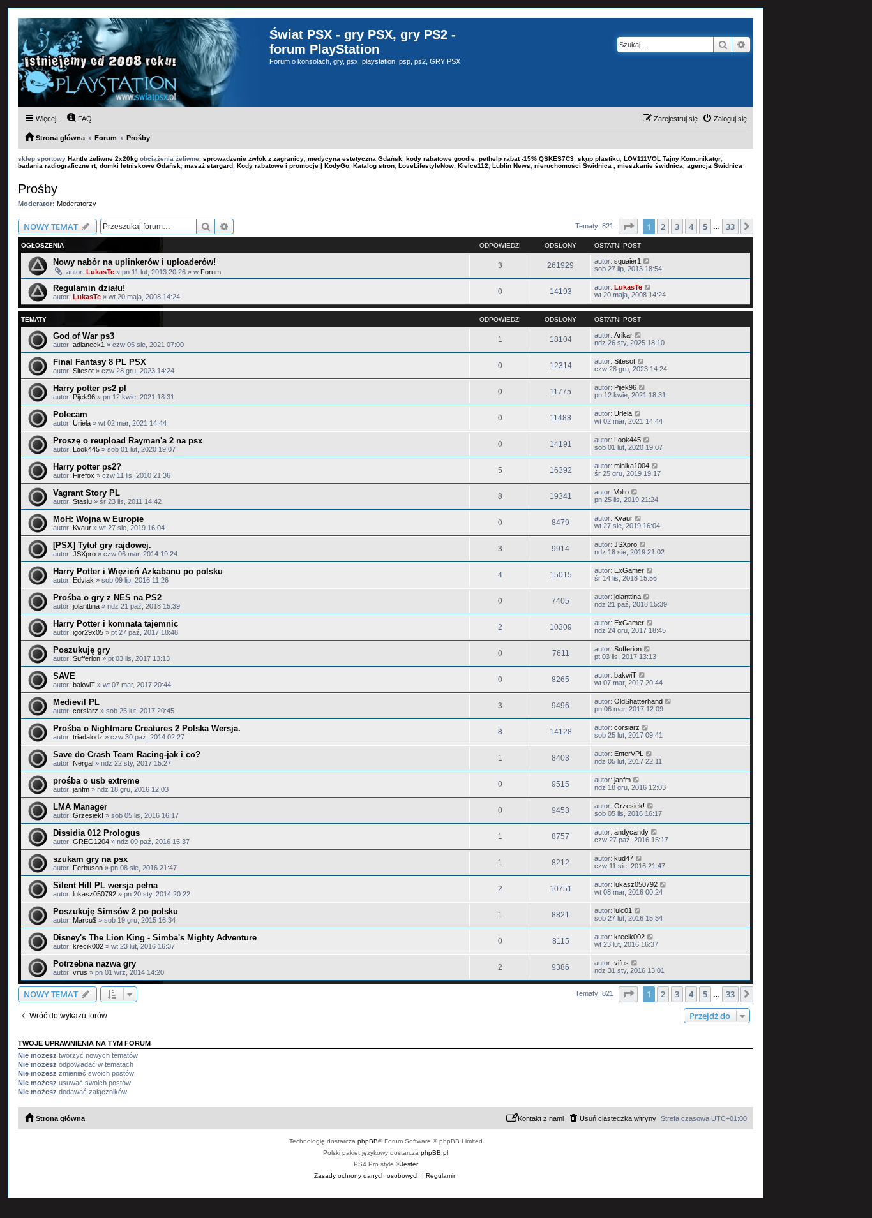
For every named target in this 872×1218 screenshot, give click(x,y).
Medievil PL (76, 702)
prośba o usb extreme (96, 780)
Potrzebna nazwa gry (94, 964)
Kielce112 (473, 165)
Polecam (70, 414)
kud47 (623, 858)
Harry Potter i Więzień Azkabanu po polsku (138, 571)
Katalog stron (374, 165)
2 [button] (663, 226)
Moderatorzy (76, 203)
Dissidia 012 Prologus (96, 833)
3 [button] (677, 226)
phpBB (367, 1141)
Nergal (83, 763)
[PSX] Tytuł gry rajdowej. (102, 545)
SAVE (64, 676)
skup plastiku (599, 158)
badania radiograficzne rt (57, 165)
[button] (628, 226)
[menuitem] (79, 118)
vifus (80, 972)
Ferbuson (88, 868)
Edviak (83, 580)
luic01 (623, 910)
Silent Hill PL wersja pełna (105, 885)
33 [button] (730, 226)
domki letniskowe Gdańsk (140, 165)
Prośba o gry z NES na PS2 (107, 597)
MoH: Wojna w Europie (98, 519)
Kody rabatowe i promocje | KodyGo (293, 165)
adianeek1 (89, 344)
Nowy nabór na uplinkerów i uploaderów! (134, 262)
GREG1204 (91, 841)
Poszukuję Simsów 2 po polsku (115, 911)
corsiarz (85, 711)
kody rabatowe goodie (440, 158)
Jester (409, 1164)
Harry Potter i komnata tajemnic (115, 623)
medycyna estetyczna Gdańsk (355, 158)
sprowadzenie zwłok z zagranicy (253, 158)
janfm (81, 789)
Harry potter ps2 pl (89, 388)
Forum (210, 272)
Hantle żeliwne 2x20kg (103, 158)
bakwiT (84, 684)
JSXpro (84, 554)
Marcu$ (84, 920)
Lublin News (511, 165)
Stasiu (82, 501)
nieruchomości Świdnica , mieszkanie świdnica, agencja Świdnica (638, 165)
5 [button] (705, 226)
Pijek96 (84, 397)
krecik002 (88, 946)
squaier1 (627, 261)
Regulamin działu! (89, 288)
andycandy (631, 832)
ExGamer (629, 570)
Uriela (82, 423)
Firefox (83, 475)
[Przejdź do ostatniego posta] (647, 261)
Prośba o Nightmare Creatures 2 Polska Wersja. (147, 728)
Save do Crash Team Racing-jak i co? (126, 754)
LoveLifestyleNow (426, 165)
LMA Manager (80, 807)
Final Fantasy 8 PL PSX (99, 362)
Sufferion (86, 658)
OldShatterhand (638, 701)
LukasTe (100, 272)
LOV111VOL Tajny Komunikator (672, 158)
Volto (621, 492)
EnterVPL (628, 753)
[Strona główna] (143, 62)
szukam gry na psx (90, 859)
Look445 (86, 449)
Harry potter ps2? (87, 467)
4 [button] (691, 226)
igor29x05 (88, 632)
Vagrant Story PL (86, 493)
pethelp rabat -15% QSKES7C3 (526, 158)
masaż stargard (208, 165)
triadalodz (88, 737)
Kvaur (82, 527)
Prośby (37, 189)
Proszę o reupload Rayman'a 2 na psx (127, 440)
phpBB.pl (434, 1152)
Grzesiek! (88, 815)
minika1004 (631, 466)
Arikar (623, 335)
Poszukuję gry (81, 650)
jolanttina (86, 606)
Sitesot (83, 371)
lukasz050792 (94, 894)
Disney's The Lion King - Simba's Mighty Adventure (155, 937)
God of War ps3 (83, 336)
